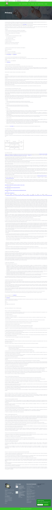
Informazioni (46, 502)
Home (20, 3)
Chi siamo (32, 3)
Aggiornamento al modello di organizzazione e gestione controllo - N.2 (31, 497)
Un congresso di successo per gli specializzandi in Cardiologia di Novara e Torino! (22, 487)
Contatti (45, 3)
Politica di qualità (29, 489)
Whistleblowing (29, 502)
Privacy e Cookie (29, 501)
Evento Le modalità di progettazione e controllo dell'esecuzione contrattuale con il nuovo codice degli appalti (22, 494)
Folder (38, 486)
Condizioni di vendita (30, 485)
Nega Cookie (46, 504)
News (36, 3)
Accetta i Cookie (40, 504)
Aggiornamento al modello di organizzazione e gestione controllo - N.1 (31, 494)
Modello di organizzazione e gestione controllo (31, 491)
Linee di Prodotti (24, 3)
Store (29, 3)
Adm (38, 485)
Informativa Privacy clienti (30, 487)
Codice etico (28, 488)
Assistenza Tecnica (41, 3)
